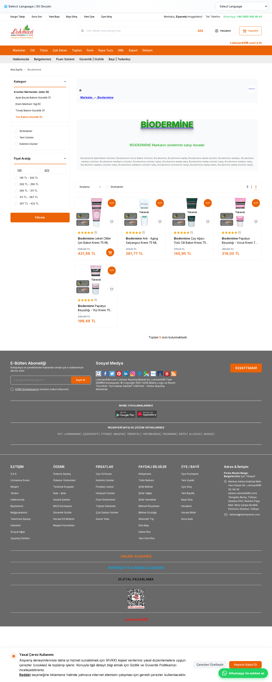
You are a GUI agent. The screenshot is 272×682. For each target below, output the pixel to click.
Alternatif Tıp (146, 518)
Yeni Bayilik (187, 493)
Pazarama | (170, 433)
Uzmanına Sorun (20, 480)
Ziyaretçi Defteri (20, 538)
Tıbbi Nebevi (146, 480)
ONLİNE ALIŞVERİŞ (136, 556)
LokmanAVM (136, 619)
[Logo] (34, 31)
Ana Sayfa (16, 69)
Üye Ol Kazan (104, 473)
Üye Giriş (186, 486)
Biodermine (105, 97)
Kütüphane (145, 473)
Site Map (144, 525)
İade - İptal (59, 493)
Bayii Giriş (186, 499)
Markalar (87, 97)
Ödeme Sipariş (62, 473)
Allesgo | (195, 433)
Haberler (15, 525)
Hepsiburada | (152, 433)
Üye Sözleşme (190, 473)
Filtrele (40, 217)
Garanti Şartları (61, 499)
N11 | (60, 433)
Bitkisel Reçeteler (149, 506)
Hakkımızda (21, 59)
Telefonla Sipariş (20, 518)
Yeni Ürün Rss (147, 538)
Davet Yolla (102, 518)
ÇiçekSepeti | (91, 433)
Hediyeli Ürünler (105, 493)
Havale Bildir (188, 512)
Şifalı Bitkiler (146, 486)
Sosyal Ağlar (17, 531)
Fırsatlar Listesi (105, 486)
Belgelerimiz (42, 59)
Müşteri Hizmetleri (63, 525)
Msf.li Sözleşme (62, 506)
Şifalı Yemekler (147, 499)
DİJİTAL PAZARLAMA (136, 579)
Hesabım (186, 506)
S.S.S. (13, 473)
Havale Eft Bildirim (63, 518)
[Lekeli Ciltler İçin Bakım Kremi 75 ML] (96, 212)
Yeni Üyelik (187, 480)
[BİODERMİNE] (251, 89)
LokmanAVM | (72, 433)
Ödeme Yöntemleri (64, 480)
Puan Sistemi (65, 59)
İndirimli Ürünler (105, 480)
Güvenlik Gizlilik (62, 512)
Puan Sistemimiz (105, 499)
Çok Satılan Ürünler (107, 512)
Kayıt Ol (80, 379)
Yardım (14, 493)
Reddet (25, 675)
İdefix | (183, 433)
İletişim (14, 486)
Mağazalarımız (18, 512)
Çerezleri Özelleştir (210, 664)
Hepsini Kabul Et (245, 664)
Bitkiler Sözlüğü (148, 512)
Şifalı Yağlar (145, 493)
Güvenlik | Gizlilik (91, 59)
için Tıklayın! (239, 475)
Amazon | (119, 433)
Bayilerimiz (16, 506)
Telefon (215, 16)
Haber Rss (145, 531)
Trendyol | (134, 433)
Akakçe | (209, 433)
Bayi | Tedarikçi (119, 59)
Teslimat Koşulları (63, 486)
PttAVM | (106, 433)
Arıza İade (187, 518)
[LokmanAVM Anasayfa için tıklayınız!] (96, 90)
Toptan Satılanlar (106, 506)
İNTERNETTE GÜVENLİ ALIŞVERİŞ (136, 568)
